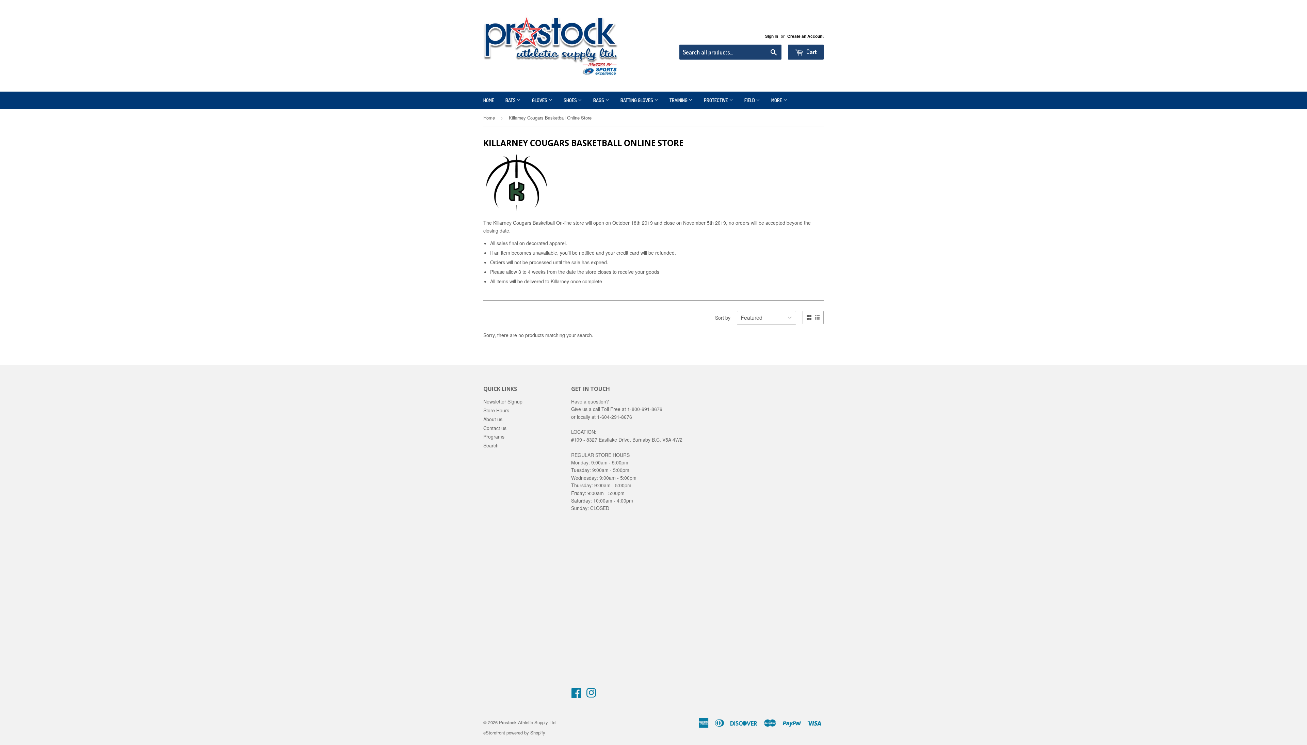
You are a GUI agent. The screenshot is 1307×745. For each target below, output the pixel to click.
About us (492, 419)
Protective (716, 100)
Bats (511, 100)
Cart (811, 52)
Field (750, 100)
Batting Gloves (637, 100)
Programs (493, 436)
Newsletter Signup (502, 401)
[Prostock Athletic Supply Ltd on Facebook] (576, 695)
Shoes (571, 100)
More (777, 100)
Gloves (540, 100)
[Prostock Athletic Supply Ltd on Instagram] (591, 695)
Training (679, 100)
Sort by (722, 317)
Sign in (771, 36)
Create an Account (805, 36)
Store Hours (496, 410)
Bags (599, 100)
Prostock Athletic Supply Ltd (527, 722)
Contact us (494, 428)
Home (488, 100)
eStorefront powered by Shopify (514, 732)
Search (491, 445)
